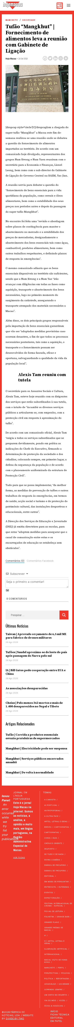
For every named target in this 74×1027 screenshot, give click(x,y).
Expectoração (52, 898)
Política (48, 979)
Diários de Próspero (55, 865)
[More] (66, 58)
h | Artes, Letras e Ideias (54, 942)
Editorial (49, 876)
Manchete (12, 20)
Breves (48, 827)
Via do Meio (50, 1000)
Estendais (64, 887)
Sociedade (29, 20)
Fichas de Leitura (53, 911)
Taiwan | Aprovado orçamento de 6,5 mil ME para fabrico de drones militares (36, 636)
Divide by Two (15, 1018)
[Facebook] (45, 58)
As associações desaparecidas (27, 688)
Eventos (48, 892)
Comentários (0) (15, 560)
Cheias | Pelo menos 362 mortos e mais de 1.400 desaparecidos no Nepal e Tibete (34, 704)
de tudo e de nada (54, 854)
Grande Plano (51, 922)
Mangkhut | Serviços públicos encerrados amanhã (34, 760)
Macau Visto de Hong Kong (55, 961)
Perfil (61, 968)
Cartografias (61, 827)
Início (54, 1011)
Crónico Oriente (53, 843)
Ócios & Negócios (53, 1006)
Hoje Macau (11, 58)
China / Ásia (50, 838)
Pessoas (65, 973)
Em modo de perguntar (56, 882)
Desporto (49, 849)
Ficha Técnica (59, 1014)
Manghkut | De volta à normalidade (30, 772)
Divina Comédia (52, 860)
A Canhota (50, 800)
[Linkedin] (55, 58)
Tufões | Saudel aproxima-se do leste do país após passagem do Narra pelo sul (36, 654)
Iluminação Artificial (55, 949)
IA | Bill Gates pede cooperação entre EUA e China (36, 672)
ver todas (19, 857)
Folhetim (49, 917)
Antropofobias (52, 811)
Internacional (52, 954)
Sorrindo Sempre (53, 989)
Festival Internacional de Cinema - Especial (58, 904)
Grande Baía (63, 917)
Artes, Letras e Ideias (56, 821)
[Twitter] (50, 58)
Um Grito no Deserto (55, 995)
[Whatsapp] (60, 58)
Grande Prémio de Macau (53, 929)
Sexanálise (50, 984)
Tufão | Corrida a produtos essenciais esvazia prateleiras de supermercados (33, 736)
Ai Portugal (50, 805)
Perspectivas (51, 973)
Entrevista (50, 887)
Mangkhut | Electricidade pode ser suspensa (36, 748)
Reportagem (62, 979)
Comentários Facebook (40, 560)
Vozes (62, 1000)
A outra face (51, 816)
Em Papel (56, 1021)
